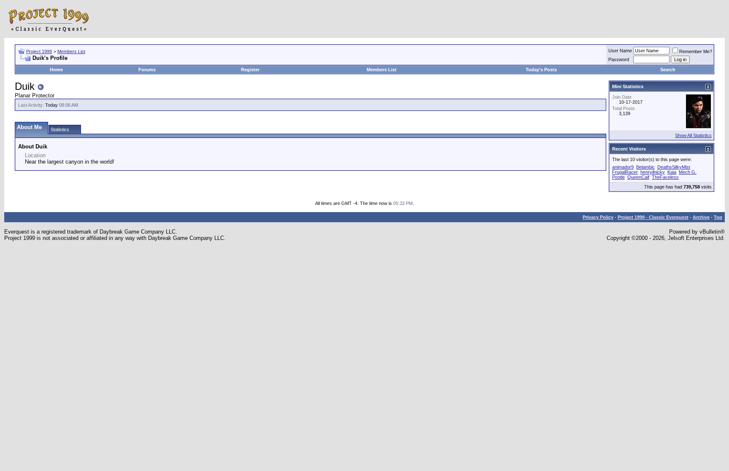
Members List (71, 51)
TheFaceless (665, 177)
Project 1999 (39, 51)
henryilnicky (652, 172)
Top (718, 217)
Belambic (645, 167)
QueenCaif (638, 177)
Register (250, 69)
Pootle (618, 177)
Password (618, 59)
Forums (147, 69)
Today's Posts (541, 69)
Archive (701, 217)
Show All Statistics (693, 135)
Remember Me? (695, 51)
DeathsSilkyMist (673, 167)
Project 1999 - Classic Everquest (653, 217)
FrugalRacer (625, 172)
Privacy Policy (598, 217)
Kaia (671, 172)
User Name (620, 50)
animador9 (623, 167)
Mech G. (688, 172)
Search (667, 69)
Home (56, 69)
